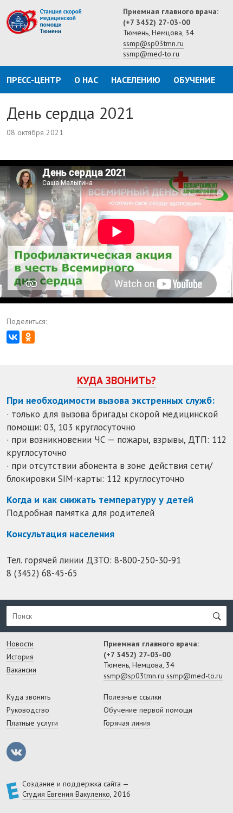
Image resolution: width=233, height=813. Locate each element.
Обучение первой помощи (147, 710)
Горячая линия (127, 723)
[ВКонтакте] (13, 337)
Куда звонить (28, 697)
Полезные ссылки (132, 697)
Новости (20, 644)
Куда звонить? (116, 380)
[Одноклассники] (28, 337)
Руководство (28, 710)
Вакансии (21, 670)
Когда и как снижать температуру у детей (100, 499)
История (20, 657)
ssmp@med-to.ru (151, 54)
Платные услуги (32, 723)
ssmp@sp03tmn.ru (153, 43)
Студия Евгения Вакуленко (66, 794)
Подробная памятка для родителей (80, 513)
